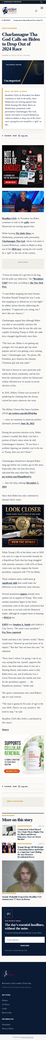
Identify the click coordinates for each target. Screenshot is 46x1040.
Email (15, 136)
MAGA (7, 617)
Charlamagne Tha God (13, 241)
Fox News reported (11, 632)
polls (26, 222)
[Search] (36, 11)
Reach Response (27, 1037)
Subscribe (24, 945)
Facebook (8, 136)
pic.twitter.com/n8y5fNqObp (23, 413)
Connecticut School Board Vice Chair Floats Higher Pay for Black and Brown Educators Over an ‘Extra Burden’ (28, 20)
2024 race (16, 249)
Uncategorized (9, 28)
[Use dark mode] (41, 2)
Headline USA (9, 218)
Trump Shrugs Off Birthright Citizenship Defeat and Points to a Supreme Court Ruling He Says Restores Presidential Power (31, 852)
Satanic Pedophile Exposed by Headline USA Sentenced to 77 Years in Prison (21, 898)
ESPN (5, 624)
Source (5, 729)
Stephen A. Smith (21, 624)
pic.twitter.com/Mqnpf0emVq (16, 476)
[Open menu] (42, 11)
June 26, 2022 (27, 423)
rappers (23, 594)
